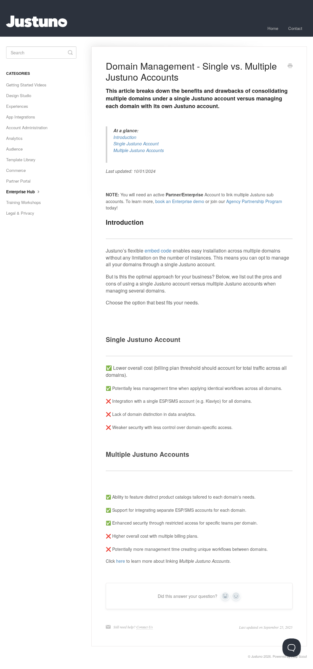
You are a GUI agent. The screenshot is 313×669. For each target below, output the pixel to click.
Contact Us (144, 626)
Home (272, 28)
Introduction (124, 137)
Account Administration (26, 127)
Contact (295, 28)
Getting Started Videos (26, 85)
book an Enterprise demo (179, 201)
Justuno (257, 656)
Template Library (20, 159)
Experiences (17, 106)
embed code (158, 250)
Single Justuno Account (136, 143)
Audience (14, 149)
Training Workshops (23, 202)
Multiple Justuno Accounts (138, 150)
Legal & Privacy (20, 213)
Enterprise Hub (21, 192)
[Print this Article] (290, 66)
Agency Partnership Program (254, 201)
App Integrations (20, 117)
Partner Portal (18, 181)
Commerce (16, 170)
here (120, 561)
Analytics (14, 138)
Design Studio (18, 95)
